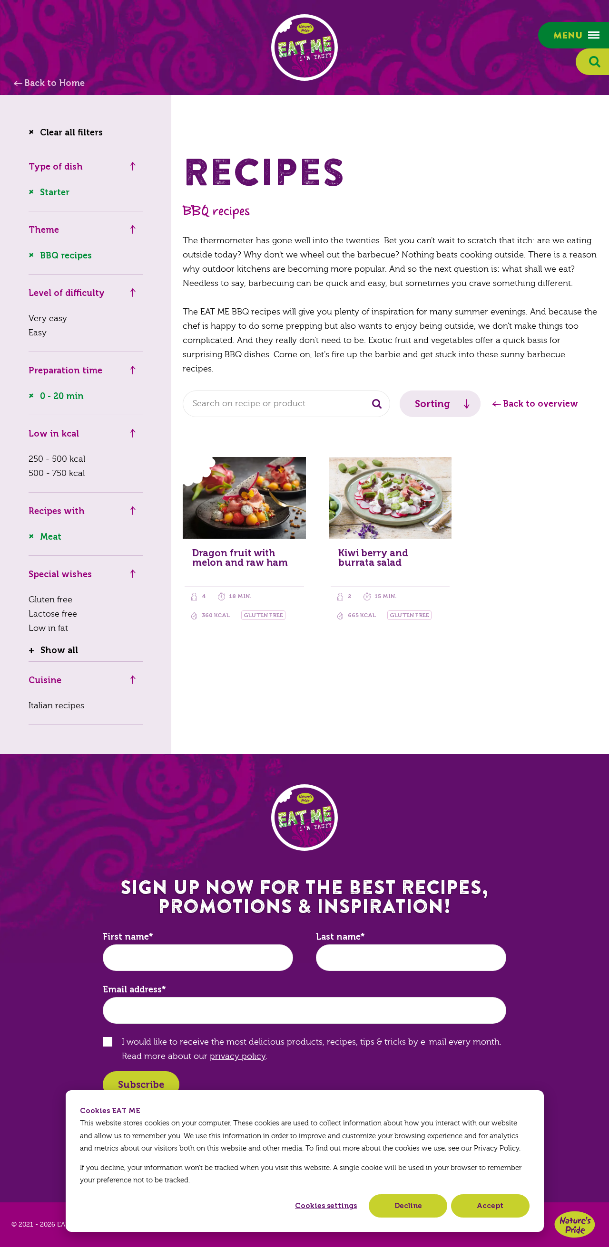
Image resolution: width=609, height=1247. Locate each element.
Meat (50, 537)
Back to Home (54, 83)
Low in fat (48, 628)
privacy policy (237, 1056)
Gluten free (50, 600)
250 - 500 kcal (57, 459)
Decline (408, 1205)
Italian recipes (56, 706)
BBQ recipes (66, 255)
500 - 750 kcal (57, 473)
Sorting (432, 403)
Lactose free (53, 614)
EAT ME (304, 47)
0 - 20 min (62, 396)
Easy (38, 333)
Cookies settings (326, 1205)
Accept (490, 1205)
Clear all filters (71, 132)
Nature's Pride (575, 1224)
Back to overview (540, 404)
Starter (54, 192)
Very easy (48, 319)
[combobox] (286, 403)
